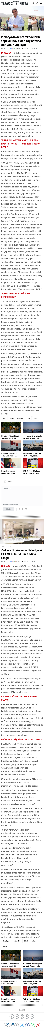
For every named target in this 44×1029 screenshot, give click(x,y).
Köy (29, 418)
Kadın (5, 946)
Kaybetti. (20, 418)
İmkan (34, 941)
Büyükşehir (16, 941)
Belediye (6, 941)
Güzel (26, 941)
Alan (4, 418)
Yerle (35, 418)
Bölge (12, 418)
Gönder (8, 509)
